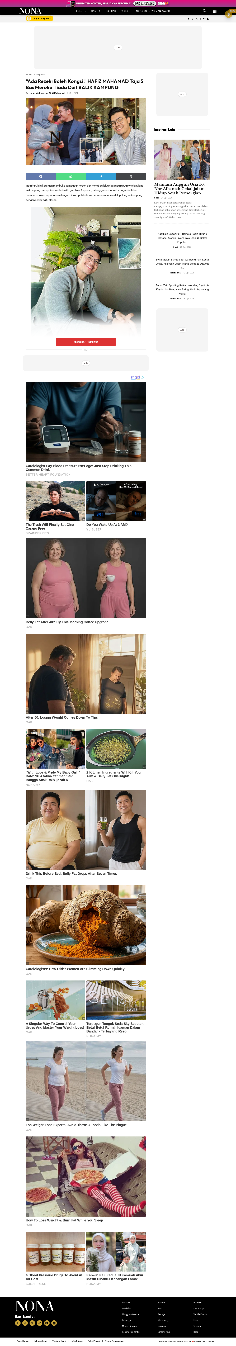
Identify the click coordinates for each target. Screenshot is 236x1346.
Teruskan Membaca (85, 341)
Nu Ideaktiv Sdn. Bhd (184, 1341)
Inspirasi (40, 74)
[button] (204, 11)
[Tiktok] (200, 19)
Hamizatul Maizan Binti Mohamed (47, 93)
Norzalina (175, 272)
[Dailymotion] (208, 19)
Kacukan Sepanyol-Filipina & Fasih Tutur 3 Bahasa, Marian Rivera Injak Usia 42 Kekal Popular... (182, 238)
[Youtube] (204, 19)
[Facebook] (189, 19)
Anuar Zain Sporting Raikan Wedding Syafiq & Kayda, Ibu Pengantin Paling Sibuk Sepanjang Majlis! (182, 289)
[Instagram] (193, 19)
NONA (29, 74)
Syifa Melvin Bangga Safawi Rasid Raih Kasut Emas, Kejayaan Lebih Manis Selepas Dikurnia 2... (182, 263)
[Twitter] (197, 19)
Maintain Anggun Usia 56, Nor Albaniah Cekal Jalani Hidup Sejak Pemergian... (179, 188)
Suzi (156, 197)
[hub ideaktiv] (214, 9)
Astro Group (209, 1341)
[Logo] (30, 11)
